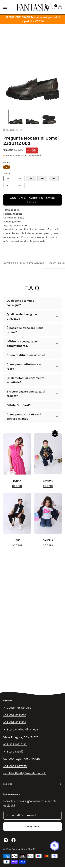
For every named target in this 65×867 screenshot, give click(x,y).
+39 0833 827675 (15, 766)
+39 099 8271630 (14, 715)
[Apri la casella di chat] (54, 846)
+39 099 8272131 (14, 722)
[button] (46, 7)
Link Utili (7, 784)
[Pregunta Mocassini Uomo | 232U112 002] (15, 116)
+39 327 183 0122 (15, 744)
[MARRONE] (6, 167)
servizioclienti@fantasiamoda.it (24, 773)
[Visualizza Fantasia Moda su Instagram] (5, 840)
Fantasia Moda (19, 849)
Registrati (32, 826)
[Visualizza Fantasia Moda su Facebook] (13, 840)
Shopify (32, 849)
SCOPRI (17, 486)
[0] (53, 7)
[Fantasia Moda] (32, 7)
